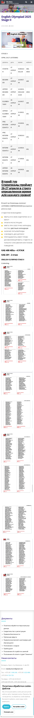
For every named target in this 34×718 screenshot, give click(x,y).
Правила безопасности (12, 634)
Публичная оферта (10, 637)
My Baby (9, 2)
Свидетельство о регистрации (15, 631)
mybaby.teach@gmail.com (14, 669)
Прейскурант (8, 649)
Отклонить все (8, 712)
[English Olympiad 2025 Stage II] (17, 40)
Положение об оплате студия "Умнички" (18, 654)
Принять (6, 706)
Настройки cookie (18, 706)
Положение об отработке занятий (16, 651)
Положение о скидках (11, 646)
